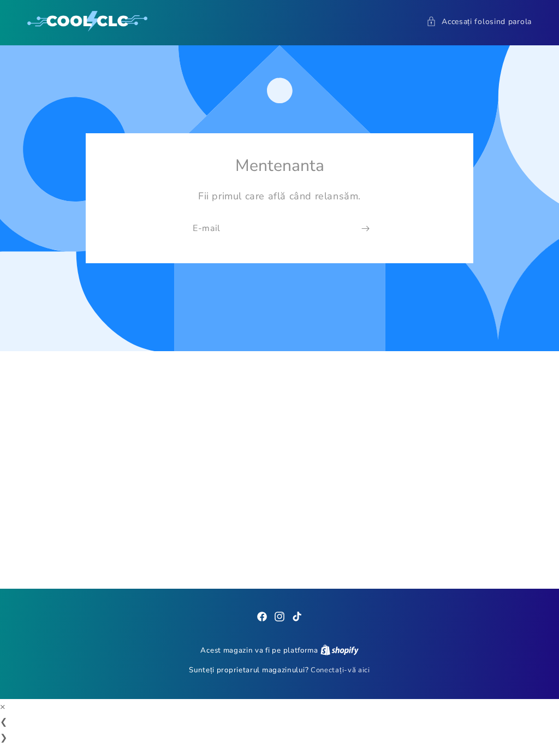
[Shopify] (339, 650)
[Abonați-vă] (365, 229)
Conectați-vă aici (340, 670)
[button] (479, 21)
